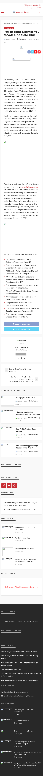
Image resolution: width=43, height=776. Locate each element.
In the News (9, 28)
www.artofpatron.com (29, 187)
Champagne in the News (25, 398)
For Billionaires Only (22, 538)
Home (6, 23)
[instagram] (14, 485)
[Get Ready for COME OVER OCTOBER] (7, 527)
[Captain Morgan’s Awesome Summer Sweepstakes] (7, 559)
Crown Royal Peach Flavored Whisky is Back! (19, 651)
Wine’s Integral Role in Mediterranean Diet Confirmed (28, 413)
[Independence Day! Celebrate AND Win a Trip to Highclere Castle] (6, 763)
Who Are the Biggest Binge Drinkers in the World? (27, 447)
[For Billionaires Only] (7, 538)
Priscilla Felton (21, 39)
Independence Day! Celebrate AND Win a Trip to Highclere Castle (27, 764)
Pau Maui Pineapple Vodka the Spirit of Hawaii (19, 680)
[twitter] (24, 358)
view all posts (21, 354)
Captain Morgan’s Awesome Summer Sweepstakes (25, 560)
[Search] (40, 13)
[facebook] (21, 358)
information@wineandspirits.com (23, 509)
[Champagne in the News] (7, 552)
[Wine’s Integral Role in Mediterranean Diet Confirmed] (6, 752)
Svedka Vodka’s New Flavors (12, 669)
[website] (18, 358)
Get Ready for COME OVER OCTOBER (25, 528)
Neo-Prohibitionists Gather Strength (26, 430)
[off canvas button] (2, 13)
